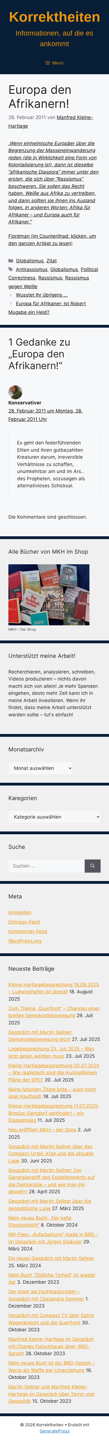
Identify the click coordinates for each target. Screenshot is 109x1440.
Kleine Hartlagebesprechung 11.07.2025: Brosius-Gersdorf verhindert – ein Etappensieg (53, 1113)
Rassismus (50, 278)
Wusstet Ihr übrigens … (42, 295)
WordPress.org (24, 941)
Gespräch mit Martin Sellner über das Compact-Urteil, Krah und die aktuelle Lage (51, 1154)
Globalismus (30, 261)
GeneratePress (55, 1431)
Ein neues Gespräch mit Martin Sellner (51, 1258)
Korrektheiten (54, 17)
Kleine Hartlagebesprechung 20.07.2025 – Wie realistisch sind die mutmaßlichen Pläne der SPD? (53, 1073)
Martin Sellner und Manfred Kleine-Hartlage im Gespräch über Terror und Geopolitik (51, 1394)
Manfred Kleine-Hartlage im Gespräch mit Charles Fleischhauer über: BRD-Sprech (51, 1346)
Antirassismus (32, 269)
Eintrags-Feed (24, 922)
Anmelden (19, 912)
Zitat (51, 261)
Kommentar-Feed (27, 931)
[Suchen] (93, 866)
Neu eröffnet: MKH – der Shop (42, 1130)
